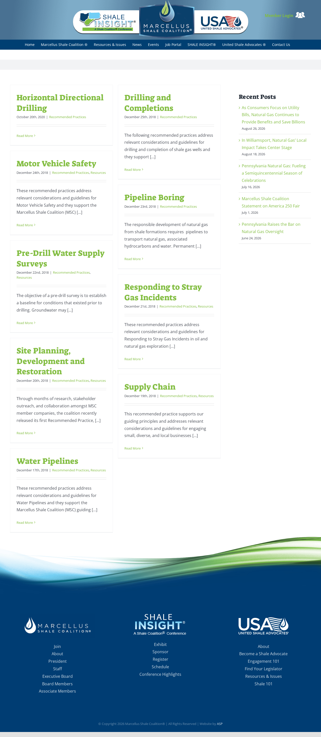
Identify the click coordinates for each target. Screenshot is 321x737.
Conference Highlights (160, 674)
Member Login (280, 15)
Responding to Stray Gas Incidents (163, 292)
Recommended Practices (67, 117)
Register (160, 659)
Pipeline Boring (154, 197)
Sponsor (160, 651)
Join (57, 646)
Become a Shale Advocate (263, 653)
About (57, 653)
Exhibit (160, 644)
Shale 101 (264, 684)
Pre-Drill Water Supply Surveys (61, 258)
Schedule (160, 667)
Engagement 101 (263, 661)
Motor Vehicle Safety (56, 163)
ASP (220, 723)
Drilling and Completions (148, 102)
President (57, 661)
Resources (98, 172)
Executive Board (57, 676)
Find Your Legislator (263, 669)
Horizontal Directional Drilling (60, 102)
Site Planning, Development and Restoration (51, 361)
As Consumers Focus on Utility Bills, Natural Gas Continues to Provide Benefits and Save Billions (273, 115)
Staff (57, 669)
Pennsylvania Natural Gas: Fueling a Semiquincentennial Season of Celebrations (274, 173)
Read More (25, 135)
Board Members (57, 684)
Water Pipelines (47, 461)
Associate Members (57, 691)
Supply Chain (150, 387)
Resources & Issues (263, 676)
